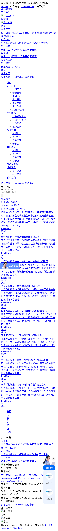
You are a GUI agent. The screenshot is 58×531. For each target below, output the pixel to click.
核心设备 (33, 43)
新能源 (33, 50)
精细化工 (5, 50)
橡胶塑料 (15, 50)
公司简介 (5, 33)
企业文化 (15, 33)
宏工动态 (5, 67)
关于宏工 (5, 29)
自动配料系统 (22, 43)
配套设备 (43, 43)
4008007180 (6, 9)
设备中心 (29, 77)
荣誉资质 (43, 33)
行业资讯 (5, 63)
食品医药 (24, 50)
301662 (4, 6)
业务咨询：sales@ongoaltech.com (29, 478)
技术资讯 (15, 67)
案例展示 (5, 53)
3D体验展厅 (10, 36)
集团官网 (5, 73)
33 (8, 420)
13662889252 (27, 6)
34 (8, 422)
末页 (9, 432)
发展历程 (24, 33)
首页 (3, 26)
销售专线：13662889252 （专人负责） (21, 475)
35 (8, 425)
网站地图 (17, 528)
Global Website (17, 77)
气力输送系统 (8, 43)
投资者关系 (6, 60)
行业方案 (5, 46)
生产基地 (34, 33)
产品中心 (5, 39)
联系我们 (5, 70)
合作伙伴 (16, 106)
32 (8, 417)
